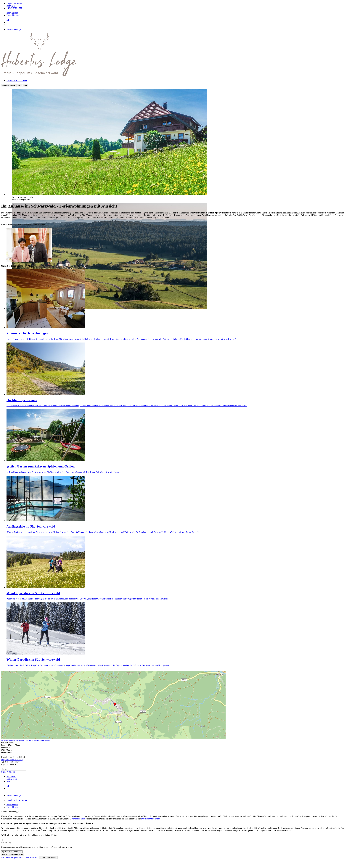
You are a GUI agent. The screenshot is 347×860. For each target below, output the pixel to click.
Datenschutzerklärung (150, 819)
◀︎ (8, 85)
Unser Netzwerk (8, 772)
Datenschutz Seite (77, 819)
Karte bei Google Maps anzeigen (13, 740)
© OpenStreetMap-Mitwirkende (38, 740)
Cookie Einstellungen (48, 857)
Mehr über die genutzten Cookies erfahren (19, 857)
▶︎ (22, 85)
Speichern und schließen (12, 852)
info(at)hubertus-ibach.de (12, 759)
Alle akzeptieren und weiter (12, 855)
